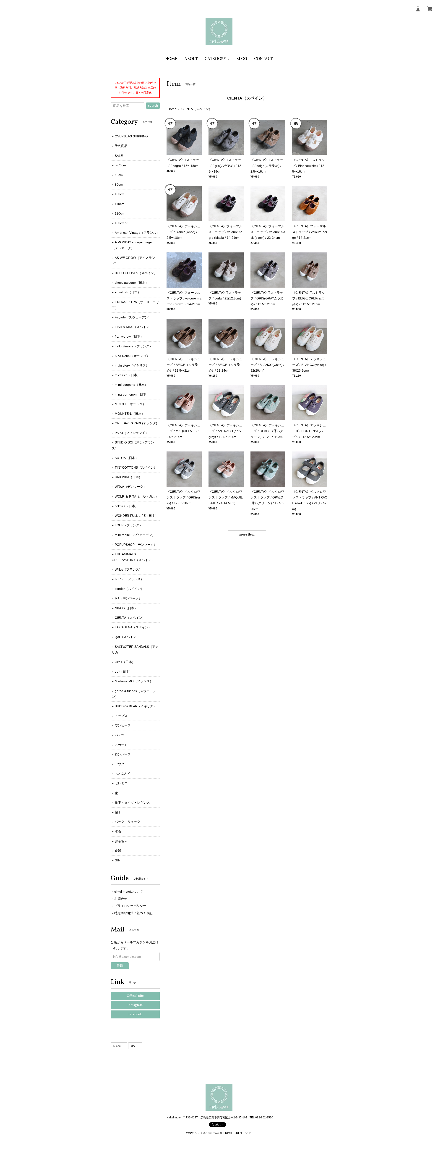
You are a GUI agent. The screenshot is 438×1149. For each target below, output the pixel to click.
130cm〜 (121, 223)
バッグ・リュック (127, 822)
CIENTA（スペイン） (130, 617)
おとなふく (123, 773)
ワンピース (123, 725)
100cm (120, 194)
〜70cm (120, 165)
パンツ (119, 735)
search (153, 105)
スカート (121, 745)
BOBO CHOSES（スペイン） (136, 273)
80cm (119, 175)
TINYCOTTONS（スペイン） (136, 467)
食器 (118, 851)
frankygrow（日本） (129, 336)
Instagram (135, 1005)
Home (172, 109)
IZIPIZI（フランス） (129, 579)
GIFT (118, 860)
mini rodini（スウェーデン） (135, 535)
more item (247, 535)
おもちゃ (121, 841)
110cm (119, 204)
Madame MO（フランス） (134, 681)
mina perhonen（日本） (132, 394)
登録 (120, 966)
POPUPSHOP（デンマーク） (136, 544)
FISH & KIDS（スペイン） (133, 327)
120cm (120, 213)
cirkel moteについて (128, 891)
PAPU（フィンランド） (132, 433)
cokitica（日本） (126, 506)
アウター (121, 764)
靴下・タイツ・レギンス (132, 802)
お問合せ (120, 898)
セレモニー (123, 783)
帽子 (118, 812)
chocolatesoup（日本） (132, 282)
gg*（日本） (123, 671)
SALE (119, 155)
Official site (135, 996)
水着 (118, 831)
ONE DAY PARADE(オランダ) (136, 423)
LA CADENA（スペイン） (133, 627)
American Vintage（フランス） (137, 232)
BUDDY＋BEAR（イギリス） (135, 706)
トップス (121, 716)
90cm (119, 184)
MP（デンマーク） (128, 598)
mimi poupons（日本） (131, 384)
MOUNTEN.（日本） (130, 413)
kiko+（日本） (125, 662)
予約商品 (121, 146)
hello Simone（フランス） (134, 346)
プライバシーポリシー (130, 906)
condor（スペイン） (129, 588)
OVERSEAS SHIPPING (131, 136)
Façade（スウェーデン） (133, 317)
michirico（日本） (127, 375)
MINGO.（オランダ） (130, 404)
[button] (217, 59)
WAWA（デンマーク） (130, 486)
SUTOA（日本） (126, 458)
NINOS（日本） (126, 608)
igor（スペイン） (127, 637)
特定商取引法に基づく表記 (133, 913)
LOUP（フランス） (129, 525)
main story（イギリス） (132, 365)
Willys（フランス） (128, 569)
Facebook (135, 1014)
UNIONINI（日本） (128, 477)
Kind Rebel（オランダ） (132, 356)
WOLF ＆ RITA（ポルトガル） (137, 496)
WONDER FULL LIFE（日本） (136, 515)
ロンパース (123, 754)
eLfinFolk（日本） (128, 292)
